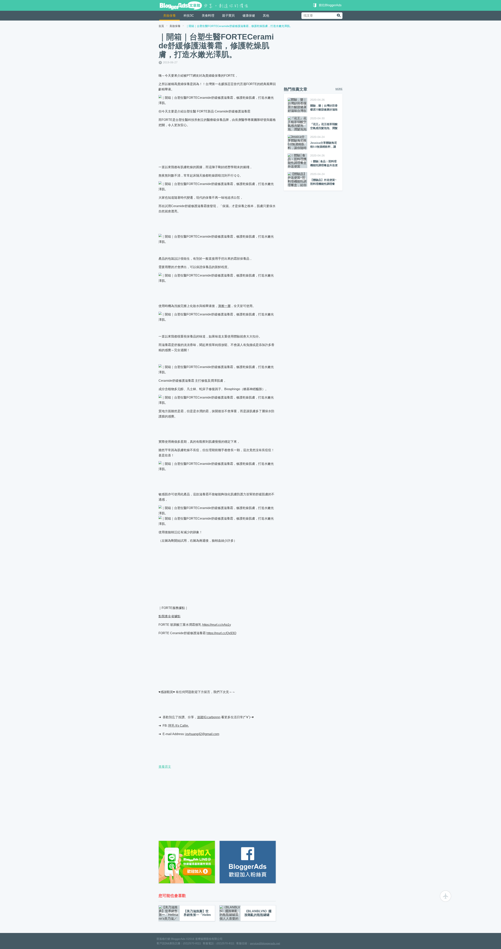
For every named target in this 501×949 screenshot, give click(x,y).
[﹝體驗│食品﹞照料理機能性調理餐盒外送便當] (297, 161)
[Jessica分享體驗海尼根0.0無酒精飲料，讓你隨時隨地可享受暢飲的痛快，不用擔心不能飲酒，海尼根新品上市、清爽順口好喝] (297, 142)
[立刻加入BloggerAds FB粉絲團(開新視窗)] (248, 862)
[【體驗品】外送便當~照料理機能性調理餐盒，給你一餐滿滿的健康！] (297, 179)
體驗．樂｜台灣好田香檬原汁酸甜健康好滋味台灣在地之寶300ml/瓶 (324, 107)
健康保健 (248, 15)
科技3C (189, 15)
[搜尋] (338, 15)
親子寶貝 (228, 15)
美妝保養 (169, 15)
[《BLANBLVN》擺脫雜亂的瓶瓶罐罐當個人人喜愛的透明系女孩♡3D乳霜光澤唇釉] (230, 913)
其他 (266, 15)
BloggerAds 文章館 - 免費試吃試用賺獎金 (204, 5)
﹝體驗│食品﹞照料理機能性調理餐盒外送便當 (324, 163)
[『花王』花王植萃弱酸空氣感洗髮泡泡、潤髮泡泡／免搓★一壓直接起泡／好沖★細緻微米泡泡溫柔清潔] (297, 123)
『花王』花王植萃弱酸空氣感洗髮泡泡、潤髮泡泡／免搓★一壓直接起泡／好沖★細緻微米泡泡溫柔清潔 (324, 126)
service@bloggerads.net (265, 943)
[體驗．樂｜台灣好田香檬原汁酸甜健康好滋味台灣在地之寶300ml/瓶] (297, 105)
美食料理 (208, 15)
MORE (338, 89)
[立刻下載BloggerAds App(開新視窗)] (187, 862)
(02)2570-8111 (192, 943)
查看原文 (165, 766)
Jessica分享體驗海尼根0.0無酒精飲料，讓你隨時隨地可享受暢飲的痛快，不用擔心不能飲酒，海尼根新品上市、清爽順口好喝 (324, 144)
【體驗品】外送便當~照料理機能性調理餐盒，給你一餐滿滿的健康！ (324, 181)
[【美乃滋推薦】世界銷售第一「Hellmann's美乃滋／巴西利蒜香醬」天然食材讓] (169, 913)
